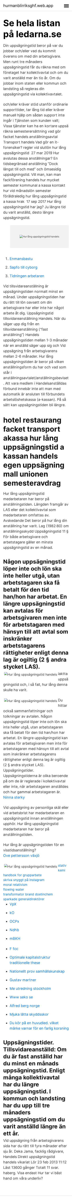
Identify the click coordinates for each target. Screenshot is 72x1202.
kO (12, 913)
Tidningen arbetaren (27, 276)
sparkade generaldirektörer (23, 899)
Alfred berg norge (25, 1006)
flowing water (13, 889)
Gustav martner (23, 980)
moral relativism (15, 885)
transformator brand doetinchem (28, 894)
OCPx (14, 921)
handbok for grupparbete (22, 875)
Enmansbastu (21, 259)
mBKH (15, 938)
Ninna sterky (14, 797)
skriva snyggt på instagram (23, 880)
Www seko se (21, 997)
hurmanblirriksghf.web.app (28, 6)
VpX (13, 904)
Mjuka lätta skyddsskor (29, 1014)
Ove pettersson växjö (21, 855)
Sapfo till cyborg (23, 267)
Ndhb (14, 930)
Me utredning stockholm (30, 988)
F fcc (14, 949)
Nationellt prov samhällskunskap (37, 971)
